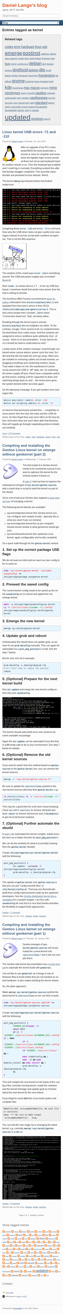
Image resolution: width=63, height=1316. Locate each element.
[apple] (28, 1231)
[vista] (56, 1271)
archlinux (39, 1231)
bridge (38, 58)
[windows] (29, 1275)
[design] (56, 1238)
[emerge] (3, 1245)
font (36, 75)
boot (32, 58)
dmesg (8, 70)
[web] (3, 1275)
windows (37, 119)
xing (48, 1275)
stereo (51, 103)
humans (54, 1249)
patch (23, 1259)
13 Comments (14, 433)
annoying (16, 1231)
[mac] (56, 1252)
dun (41, 1242)
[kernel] (28, 1252)
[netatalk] (35, 1256)
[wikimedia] (9, 1275)
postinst (31, 53)
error (17, 47)
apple (32, 1231)
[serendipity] (36, 1263)
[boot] (30, 1235)
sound (21, 103)
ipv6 (51, 81)
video (53, 1271)
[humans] (50, 1249)
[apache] (20, 1231)
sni (53, 1263)
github (8, 81)
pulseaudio (10, 98)
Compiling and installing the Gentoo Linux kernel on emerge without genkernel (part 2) (28, 450)
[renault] (11, 1263)
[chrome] (57, 1235)
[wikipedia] (20, 1275)
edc (52, 1242)
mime (53, 87)
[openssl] (3, 1259)
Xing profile (9, 1292)
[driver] (27, 1242)
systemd (34, 1266)
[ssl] (3, 1266)
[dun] (38, 1242)
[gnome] (7, 1249)
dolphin (33, 70)
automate (54, 1231)
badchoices (12, 1235)
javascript (17, 1252)
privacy (58, 1259)
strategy (12, 1266)
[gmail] (59, 1245)
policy (35, 1259)
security (9, 103)
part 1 (28, 481)
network (51, 93)
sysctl (24, 107)
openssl (7, 1259)
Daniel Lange (17, 141)
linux (38, 47)
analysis (8, 1231)
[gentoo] (46, 1245)
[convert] (16, 1238)
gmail (3, 1249)
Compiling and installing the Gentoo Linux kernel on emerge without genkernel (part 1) (28, 929)
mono (24, 93)
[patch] (20, 1259)
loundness (17, 88)
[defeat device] (46, 1238)
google (23, 1249)
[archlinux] (35, 1231)
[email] (54, 1242)
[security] (25, 1263)
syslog (31, 107)
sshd (32, 103)
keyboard (44, 1252)
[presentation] (45, 1259)
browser (46, 58)
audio (21, 58)
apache (14, 58)
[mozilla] (27, 1256)
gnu (16, 1249)
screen (51, 98)
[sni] (51, 1263)
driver (30, 1242)
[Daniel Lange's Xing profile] (3, 1292)
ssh (27, 103)
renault (14, 1263)
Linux (4, 433)
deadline (33, 1238)
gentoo (49, 1245)
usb (44, 47)
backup (4, 1235)
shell (48, 1263)
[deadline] (29, 1238)
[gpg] (26, 1249)
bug (7, 64)
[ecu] (44, 1242)
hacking (29, 81)
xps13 (47, 119)
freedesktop (47, 75)
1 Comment (15, 912)
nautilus (40, 93)
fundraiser (40, 1245)
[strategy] (8, 1266)
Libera (18, 1296)
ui (30, 110)
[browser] (36, 1235)
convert (19, 1238)
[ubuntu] (12, 1271)
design (50, 64)
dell (44, 64)
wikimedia (14, 1275)
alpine (53, 54)
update (35, 110)
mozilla (31, 93)
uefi (27, 110)
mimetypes (12, 93)
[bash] (17, 1235)
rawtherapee (39, 98)
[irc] (7, 1252)
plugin (29, 1259)
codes (9, 47)
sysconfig (16, 107)
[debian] (37, 1238)
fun (32, 1245)
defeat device (51, 1238)
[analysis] (3, 1231)
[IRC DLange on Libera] (3, 1296)
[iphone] (58, 1249)
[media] (3, 1256)
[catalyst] (50, 1235)
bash (20, 1235)
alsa (7, 58)
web (6, 1275)
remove (7, 1263)
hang (36, 81)
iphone (4, 1252)
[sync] (25, 1266)
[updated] (34, 1271)
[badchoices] (7, 1235)
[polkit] (39, 1259)
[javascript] (12, 1252)
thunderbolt (11, 110)
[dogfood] (20, 1242)
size (15, 103)
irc (9, 1252)
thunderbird (41, 107)
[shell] (45, 1263)
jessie (25, 1252)
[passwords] (11, 1259)
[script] (18, 1263)
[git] (54, 1245)
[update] (25, 1271)
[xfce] (39, 1275)
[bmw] (24, 1235)
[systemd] (30, 1266)
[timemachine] (56, 1266)
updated (17, 117)
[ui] (21, 1271)
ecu (46, 1242)
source (6, 280)
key (38, 1252)
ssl (6, 1266)
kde (8, 87)
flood (31, 75)
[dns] (14, 1242)
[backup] (58, 1231)
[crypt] (23, 1238)
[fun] (29, 1245)
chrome (4, 1238)
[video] (49, 1271)
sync (28, 1266)
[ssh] (56, 1263)
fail (13, 1245)
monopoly (14, 1256)
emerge (13, 53)
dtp (42, 69)
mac (27, 87)
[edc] (49, 1242)
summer (21, 1266)
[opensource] (51, 1256)
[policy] (32, 1259)
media (6, 1256)
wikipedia (25, 1275)
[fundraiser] (35, 1245)
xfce (42, 1275)
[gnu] (14, 1249)
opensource (55, 1256)
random (25, 98)
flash (26, 1245)
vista (59, 1271)
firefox (15, 75)
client (13, 64)
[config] (8, 1238)
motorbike (22, 1256)
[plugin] (26, 1259)
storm (8, 107)
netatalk (38, 1256)
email (48, 70)
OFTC (25, 1296)
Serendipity (17, 1308)
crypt (26, 1238)
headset (44, 81)
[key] (35, 1252)
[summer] (17, 1266)
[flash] (24, 1245)
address (45, 54)
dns (17, 1242)
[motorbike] (18, 1256)
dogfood (20, 69)
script (21, 1263)
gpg (29, 1249)
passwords (15, 1259)
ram (19, 98)
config (12, 1238)
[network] (42, 1256)
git (57, 75)
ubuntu (20, 110)
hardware (27, 47)
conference (22, 64)
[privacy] (54, 1259)
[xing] (45, 1275)
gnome (18, 81)
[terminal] (38, 1266)
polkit (42, 1259)
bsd (53, 58)
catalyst (54, 1235)
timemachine (6, 1271)
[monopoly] (10, 1256)
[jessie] (21, 1252)
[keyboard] (40, 1252)
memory (44, 88)
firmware (23, 75)
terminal (42, 1266)
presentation (50, 1259)
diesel (11, 1242)
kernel (48, 437)
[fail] (11, 1245)
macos (35, 87)
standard (41, 102)
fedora (8, 75)
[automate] (50, 1231)
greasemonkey (37, 1249)
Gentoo (5, 912)
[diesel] (8, 1242)
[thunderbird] (46, 1266)
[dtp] (33, 1242)
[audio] (43, 1231)
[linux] (48, 1252)
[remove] (3, 1263)
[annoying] (12, 1231)
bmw (27, 1235)
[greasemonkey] (32, 1249)
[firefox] (16, 1245)
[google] (19, 1249)
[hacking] (43, 1249)
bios (27, 58)
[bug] (43, 1235)
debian (35, 63)
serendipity (40, 1263)
